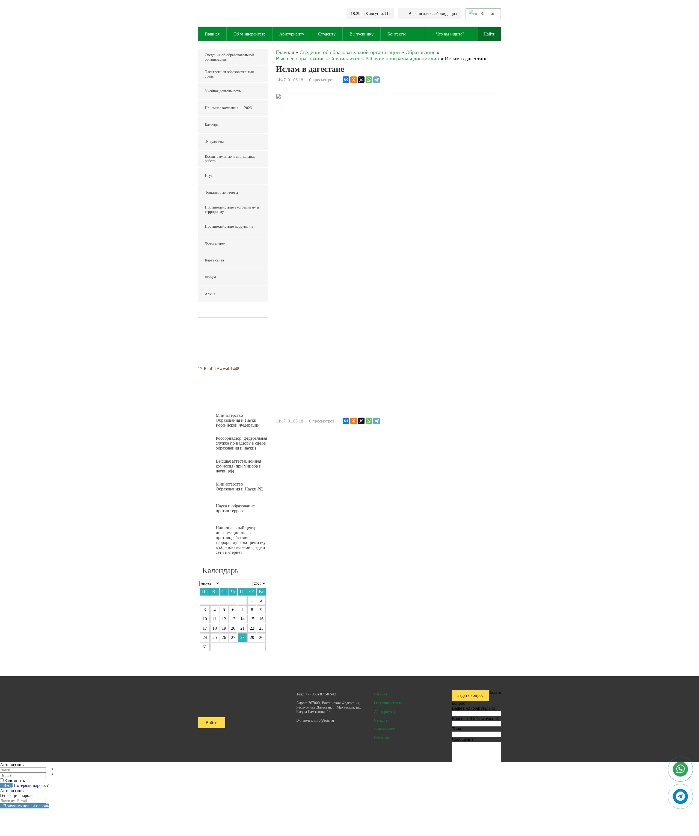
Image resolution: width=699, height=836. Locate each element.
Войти (212, 722)
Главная (212, 34)
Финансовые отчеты (221, 193)
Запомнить (15, 780)
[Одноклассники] (353, 79)
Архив (210, 294)
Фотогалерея (215, 243)
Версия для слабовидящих (432, 13)
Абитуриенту (291, 34)
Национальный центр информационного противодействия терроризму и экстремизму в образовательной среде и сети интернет (241, 540)
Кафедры (212, 125)
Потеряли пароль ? (31, 785)
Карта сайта (214, 260)
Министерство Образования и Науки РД (239, 486)
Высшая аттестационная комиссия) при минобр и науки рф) (239, 466)
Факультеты (214, 142)
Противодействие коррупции (229, 226)
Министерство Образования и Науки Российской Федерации (238, 420)
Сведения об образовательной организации (229, 57)
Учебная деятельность (223, 91)
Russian (487, 13)
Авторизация (12, 790)
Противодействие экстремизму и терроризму (232, 209)
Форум (210, 277)
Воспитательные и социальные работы (230, 158)
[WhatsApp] (369, 79)
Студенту (327, 34)
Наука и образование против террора (235, 508)
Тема (456, 729)
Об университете (249, 34)
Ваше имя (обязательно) (474, 708)
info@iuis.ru (324, 720)
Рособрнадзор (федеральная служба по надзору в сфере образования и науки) (241, 443)
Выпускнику (362, 34)
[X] (361, 79)
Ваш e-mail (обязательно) (475, 718)
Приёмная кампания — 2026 (228, 108)
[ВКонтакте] (346, 79)
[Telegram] (376, 79)
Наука (209, 176)
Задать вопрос (470, 695)
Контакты (396, 34)
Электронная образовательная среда (229, 74)
